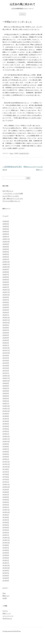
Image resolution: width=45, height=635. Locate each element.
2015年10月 (6, 512)
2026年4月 (6, 229)
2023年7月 (6, 300)
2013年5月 (6, 578)
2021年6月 (6, 360)
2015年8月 (6, 517)
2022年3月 (6, 340)
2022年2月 (6, 343)
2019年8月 (6, 416)
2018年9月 (6, 444)
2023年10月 (6, 295)
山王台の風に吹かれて (22, 4)
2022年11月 (6, 320)
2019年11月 (6, 408)
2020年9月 (6, 383)
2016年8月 (6, 492)
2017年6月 (6, 474)
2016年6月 (6, 497)
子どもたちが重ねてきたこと (11, 201)
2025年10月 (6, 241)
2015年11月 (6, 510)
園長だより (6, 596)
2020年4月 (6, 396)
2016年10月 (6, 487)
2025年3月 (6, 254)
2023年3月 (6, 310)
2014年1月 (6, 563)
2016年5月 (6, 499)
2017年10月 (6, 467)
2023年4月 (6, 307)
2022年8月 (6, 327)
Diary (11, 153)
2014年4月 (6, 555)
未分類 (5, 598)
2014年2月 (6, 560)
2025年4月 (6, 252)
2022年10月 (6, 322)
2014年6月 (6, 550)
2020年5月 (6, 393)
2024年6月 (6, 277)
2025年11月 (6, 239)
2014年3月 (6, 558)
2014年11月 (6, 540)
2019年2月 (6, 431)
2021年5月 (6, 363)
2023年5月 (6, 305)
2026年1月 (6, 236)
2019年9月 (6, 413)
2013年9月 (6, 570)
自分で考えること (8, 191)
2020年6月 (6, 391)
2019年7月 (6, 419)
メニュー (22, 14)
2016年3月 (6, 502)
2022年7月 (6, 330)
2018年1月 (6, 459)
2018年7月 (6, 449)
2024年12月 (6, 262)
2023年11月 (6, 292)
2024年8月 (6, 272)
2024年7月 (6, 274)
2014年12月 (6, 537)
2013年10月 (6, 568)
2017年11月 (6, 464)
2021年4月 (6, 365)
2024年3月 (6, 284)
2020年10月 (6, 381)
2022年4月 (6, 338)
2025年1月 (6, 259)
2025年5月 (6, 249)
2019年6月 (6, 421)
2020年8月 (6, 386)
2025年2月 (6, 257)
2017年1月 (6, 482)
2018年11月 (6, 439)
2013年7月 (6, 573)
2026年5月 (6, 226)
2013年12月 (6, 565)
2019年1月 (6, 434)
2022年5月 (6, 335)
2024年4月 (6, 282)
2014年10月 (6, 543)
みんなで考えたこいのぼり (11, 196)
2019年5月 (6, 424)
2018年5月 (6, 454)
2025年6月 (6, 247)
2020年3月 (6, 398)
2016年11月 (6, 484)
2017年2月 (6, 479)
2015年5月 (6, 525)
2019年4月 (6, 426)
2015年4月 (6, 527)
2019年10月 (6, 411)
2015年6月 (6, 522)
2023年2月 (6, 312)
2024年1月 (6, 287)
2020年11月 (6, 378)
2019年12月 (6, 406)
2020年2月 (6, 401)
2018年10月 (6, 441)
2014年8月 (6, 545)
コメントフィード (8, 616)
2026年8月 (6, 221)
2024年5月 (6, 279)
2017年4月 (6, 477)
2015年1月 (6, 535)
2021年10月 (6, 353)
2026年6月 (6, 224)
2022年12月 (6, 317)
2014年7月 (6, 548)
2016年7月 (6, 494)
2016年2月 (6, 505)
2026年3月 (6, 231)
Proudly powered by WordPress (12, 631)
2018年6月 (6, 451)
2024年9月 (6, 269)
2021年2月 (6, 370)
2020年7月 (6, 388)
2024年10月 (6, 267)
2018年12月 (6, 436)
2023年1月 (6, 315)
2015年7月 (6, 520)
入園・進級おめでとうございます (13, 198)
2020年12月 (6, 376)
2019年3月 (6, 429)
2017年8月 (6, 469)
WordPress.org (7, 618)
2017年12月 (6, 462)
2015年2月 (6, 532)
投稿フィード (7, 613)
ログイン (5, 611)
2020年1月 (6, 403)
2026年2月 (6, 234)
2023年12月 (6, 290)
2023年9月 (6, 297)
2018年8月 (6, 446)
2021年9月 (6, 355)
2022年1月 (6, 345)
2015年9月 (6, 515)
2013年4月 (6, 580)
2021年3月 (6, 368)
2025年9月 (6, 244)
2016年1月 (6, 507)
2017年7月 (6, 472)
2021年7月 (6, 358)
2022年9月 (6, 325)
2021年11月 (6, 350)
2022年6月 (6, 333)
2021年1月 (6, 373)
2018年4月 (6, 456)
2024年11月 (6, 264)
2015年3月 (6, 530)
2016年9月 (6, 489)
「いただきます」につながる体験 (13, 193)
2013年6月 (6, 575)
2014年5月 (6, 553)
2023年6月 (6, 302)
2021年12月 (6, 348)
